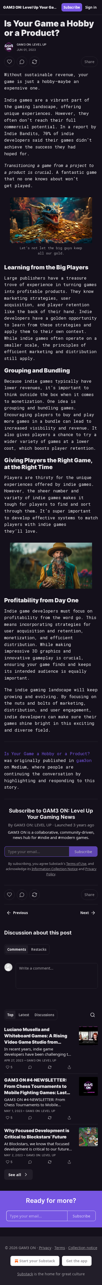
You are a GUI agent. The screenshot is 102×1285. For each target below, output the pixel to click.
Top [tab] (10, 1015)
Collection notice (82, 1247)
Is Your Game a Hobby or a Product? (47, 753)
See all (14, 1174)
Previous (20, 912)
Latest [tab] (24, 1015)
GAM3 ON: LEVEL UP (31, 44)
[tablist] (26, 949)
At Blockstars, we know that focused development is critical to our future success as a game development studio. (36, 1146)
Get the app (76, 1260)
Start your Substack (37, 1260)
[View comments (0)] (22, 62)
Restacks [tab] (38, 949)
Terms (59, 1247)
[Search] (92, 1015)
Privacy (45, 1247)
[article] (51, 1048)
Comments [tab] (16, 949)
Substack (25, 1273)
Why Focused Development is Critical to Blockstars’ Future (36, 1133)
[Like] (9, 62)
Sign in (91, 7)
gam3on (84, 760)
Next (84, 912)
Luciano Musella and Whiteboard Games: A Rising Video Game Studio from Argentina (35, 1036)
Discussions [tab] (44, 1015)
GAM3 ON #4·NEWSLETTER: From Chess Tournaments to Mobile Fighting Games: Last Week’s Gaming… (35, 1086)
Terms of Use (76, 863)
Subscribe (72, 7)
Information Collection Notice (55, 868)
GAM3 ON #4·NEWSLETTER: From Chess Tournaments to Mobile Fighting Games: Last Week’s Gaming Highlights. (37, 1102)
